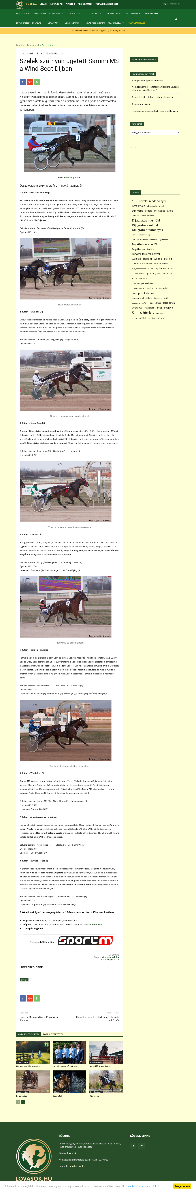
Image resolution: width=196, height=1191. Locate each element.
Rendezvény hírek (42, 14)
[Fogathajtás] (33, 1081)
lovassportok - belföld (143, 293)
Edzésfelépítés (96, 1062)
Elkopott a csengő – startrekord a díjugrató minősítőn (97, 1019)
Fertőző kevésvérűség (141, 235)
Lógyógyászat (75, 14)
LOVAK (43, 3)
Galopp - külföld (163, 258)
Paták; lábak (150, 308)
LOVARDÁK (56, 3)
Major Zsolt (113, 959)
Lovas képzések (23, 23)
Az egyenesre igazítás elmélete (147, 80)
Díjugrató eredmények (147, 229)
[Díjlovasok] (106, 1081)
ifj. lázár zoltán (138, 273)
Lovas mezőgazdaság (96, 23)
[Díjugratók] (69, 1081)
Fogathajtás (58, 1062)
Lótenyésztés (112, 14)
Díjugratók (57, 1096)
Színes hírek (141, 312)
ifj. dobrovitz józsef (164, 268)
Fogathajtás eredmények (146, 254)
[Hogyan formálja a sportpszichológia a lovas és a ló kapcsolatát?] (33, 1052)
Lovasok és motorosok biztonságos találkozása (155, 111)
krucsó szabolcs (139, 278)
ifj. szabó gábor (153, 273)
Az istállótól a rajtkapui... (100, 1066)
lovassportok (162, 288)
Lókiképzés (94, 14)
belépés (165, 4)
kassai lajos (168, 273)
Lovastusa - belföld (162, 298)
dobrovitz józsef (155, 205)
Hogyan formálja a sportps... (29, 1066)
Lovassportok (33, 45)
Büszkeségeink (60, 1092)
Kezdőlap (20, 45)
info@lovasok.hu (78, 1166)
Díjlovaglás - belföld (142, 210)
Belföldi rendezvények (152, 201)
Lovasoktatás (131, 14)
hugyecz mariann (139, 268)
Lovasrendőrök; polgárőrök (143, 288)
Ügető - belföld (139, 318)
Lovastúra (53, 23)
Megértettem (182, 1186)
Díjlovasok (94, 1096)
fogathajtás (163, 240)
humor (151, 268)
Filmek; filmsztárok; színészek (144, 240)
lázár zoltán (169, 302)
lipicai (151, 278)
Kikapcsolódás (114, 23)
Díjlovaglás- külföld (163, 210)
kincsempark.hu (110, 957)
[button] (176, 19)
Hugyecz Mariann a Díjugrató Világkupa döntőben (39, 1019)
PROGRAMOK (85, 3)
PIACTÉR (70, 3)
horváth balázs (161, 263)
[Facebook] (133, 1146)
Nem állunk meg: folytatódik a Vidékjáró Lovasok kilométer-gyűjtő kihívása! (155, 88)
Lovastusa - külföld (139, 303)
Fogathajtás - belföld (145, 244)
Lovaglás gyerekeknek (142, 283)
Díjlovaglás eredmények (143, 215)
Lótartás (56, 14)
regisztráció (175, 4)
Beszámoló (138, 205)
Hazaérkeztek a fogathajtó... (66, 1066)
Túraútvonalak (158, 313)
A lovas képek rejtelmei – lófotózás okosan (152, 97)
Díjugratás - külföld (145, 225)
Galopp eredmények (142, 263)
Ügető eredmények (54, 53)
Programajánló (165, 307)
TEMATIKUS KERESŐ (106, 3)
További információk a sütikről (142, 1186)
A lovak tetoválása (141, 104)
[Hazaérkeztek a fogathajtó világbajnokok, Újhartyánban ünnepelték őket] (69, 1052)
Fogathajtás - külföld (143, 249)
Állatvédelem (151, 14)
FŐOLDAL (31, 3)
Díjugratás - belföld (146, 220)
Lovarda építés (72, 23)
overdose (137, 307)
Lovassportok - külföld (142, 298)
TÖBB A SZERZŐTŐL (53, 1034)
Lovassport (21, 14)
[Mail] (141, 1146)
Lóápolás (36, 23)
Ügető (39, 53)
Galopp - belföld (142, 258)
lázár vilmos (155, 302)
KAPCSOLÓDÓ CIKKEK (28, 1034)
